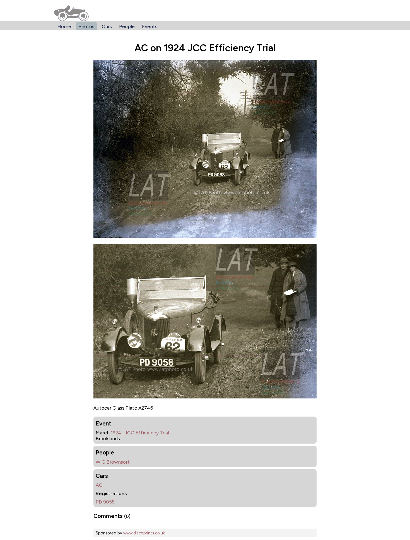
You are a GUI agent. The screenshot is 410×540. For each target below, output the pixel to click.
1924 (116, 433)
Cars (107, 26)
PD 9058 (105, 502)
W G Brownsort (113, 462)
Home (64, 26)
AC (99, 485)
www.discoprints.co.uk (144, 533)
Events (149, 26)
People (127, 26)
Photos (86, 26)
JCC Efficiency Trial (147, 433)
